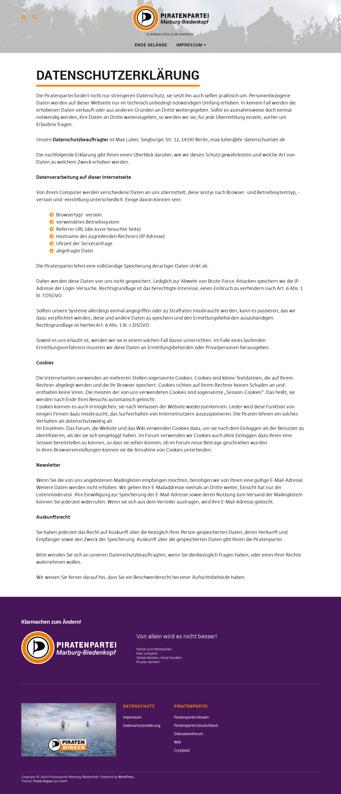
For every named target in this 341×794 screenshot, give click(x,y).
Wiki (177, 742)
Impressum (189, 44)
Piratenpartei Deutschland (196, 725)
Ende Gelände (151, 44)
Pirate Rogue (42, 781)
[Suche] (34, 16)
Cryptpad (182, 750)
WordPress (126, 777)
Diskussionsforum (188, 733)
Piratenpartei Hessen (191, 717)
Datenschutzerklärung (141, 725)
